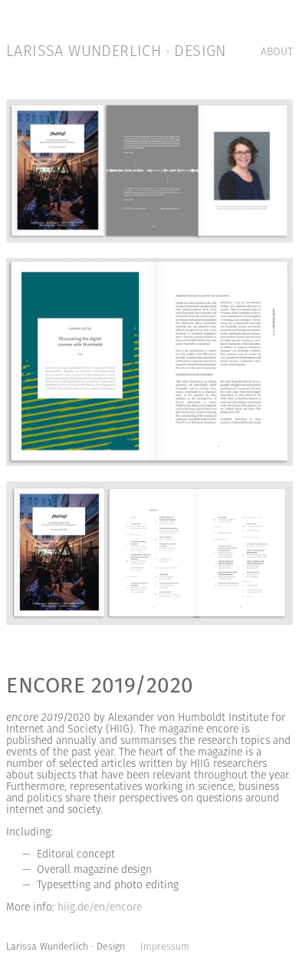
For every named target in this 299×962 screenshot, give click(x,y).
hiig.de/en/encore (100, 908)
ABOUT (277, 52)
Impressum (164, 947)
